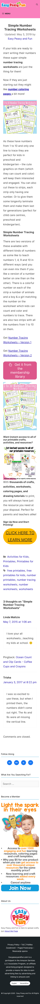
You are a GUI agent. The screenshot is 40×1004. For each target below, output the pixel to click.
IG (23, 762)
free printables (16, 570)
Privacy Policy (13, 945)
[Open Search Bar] (37, 4)
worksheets (26, 589)
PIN (16, 762)
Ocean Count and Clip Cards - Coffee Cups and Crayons (17, 662)
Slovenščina (24, 983)
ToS (23, 945)
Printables (9, 561)
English (14, 983)
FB (9, 762)
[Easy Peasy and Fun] (14, 4)
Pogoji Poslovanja (25, 948)
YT (31, 762)
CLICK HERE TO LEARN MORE (20, 536)
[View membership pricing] (20, 463)
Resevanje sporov (20, 951)
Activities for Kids (18, 556)
